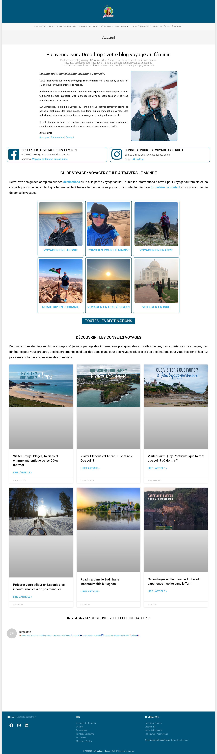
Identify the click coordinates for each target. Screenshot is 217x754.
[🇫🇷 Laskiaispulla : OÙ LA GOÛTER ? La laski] (185, 685)
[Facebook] (11, 725)
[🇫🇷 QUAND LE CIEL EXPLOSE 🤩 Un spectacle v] (32, 655)
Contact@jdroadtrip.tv (26, 717)
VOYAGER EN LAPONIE (61, 250)
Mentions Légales (84, 741)
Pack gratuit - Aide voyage (156, 734)
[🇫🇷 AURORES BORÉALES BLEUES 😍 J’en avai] (83, 655)
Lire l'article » (22, 472)
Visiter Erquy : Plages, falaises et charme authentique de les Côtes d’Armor (36, 460)
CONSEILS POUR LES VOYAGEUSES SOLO (154, 150)
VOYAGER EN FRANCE (156, 250)
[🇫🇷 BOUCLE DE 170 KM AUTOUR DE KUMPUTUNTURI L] (185, 655)
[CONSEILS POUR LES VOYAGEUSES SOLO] (117, 154)
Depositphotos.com (179, 740)
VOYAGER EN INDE (156, 307)
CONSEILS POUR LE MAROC (108, 250)
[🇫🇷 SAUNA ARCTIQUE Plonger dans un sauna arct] (32, 685)
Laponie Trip (150, 726)
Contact (70, 137)
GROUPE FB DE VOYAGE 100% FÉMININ (49, 150)
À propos (44, 137)
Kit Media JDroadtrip (85, 734)
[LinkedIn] (26, 725)
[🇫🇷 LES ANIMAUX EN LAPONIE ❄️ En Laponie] (83, 685)
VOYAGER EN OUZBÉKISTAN (108, 307)
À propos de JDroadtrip (86, 723)
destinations (71, 182)
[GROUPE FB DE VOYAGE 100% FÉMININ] (14, 154)
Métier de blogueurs (153, 730)
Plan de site (81, 737)
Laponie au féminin (153, 723)
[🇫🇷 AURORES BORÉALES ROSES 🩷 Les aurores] (134, 685)
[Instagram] (18, 725)
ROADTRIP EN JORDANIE (60, 307)
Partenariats (57, 137)
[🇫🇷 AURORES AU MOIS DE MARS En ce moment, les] (134, 655)
